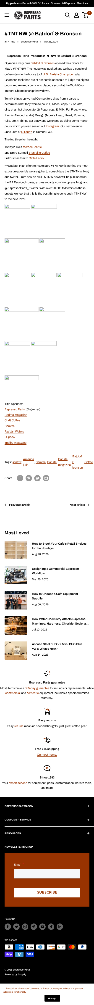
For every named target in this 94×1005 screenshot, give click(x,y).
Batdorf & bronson (77, 462)
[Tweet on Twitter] (37, 478)
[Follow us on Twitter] (16, 926)
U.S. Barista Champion (58, 74)
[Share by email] (46, 478)
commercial (13, 693)
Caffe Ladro (36, 158)
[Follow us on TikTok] (51, 926)
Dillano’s (26, 132)
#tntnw (17, 462)
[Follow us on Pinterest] (34, 926)
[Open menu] (7, 15)
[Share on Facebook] (20, 478)
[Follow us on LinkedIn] (60, 926)
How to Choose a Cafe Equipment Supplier (55, 596)
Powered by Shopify (15, 974)
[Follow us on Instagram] (25, 926)
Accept (52, 998)
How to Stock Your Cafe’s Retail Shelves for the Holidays (59, 546)
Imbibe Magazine (15, 442)
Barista (52, 462)
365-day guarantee (37, 688)
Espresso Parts (15, 409)
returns (19, 726)
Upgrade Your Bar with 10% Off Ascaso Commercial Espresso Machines (47, 3)
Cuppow (10, 437)
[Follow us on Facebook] (8, 926)
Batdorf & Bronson (43, 63)
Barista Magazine (16, 415)
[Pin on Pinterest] (29, 478)
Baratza (10, 426)
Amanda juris (28, 462)
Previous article (19, 504)
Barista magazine (64, 462)
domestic (33, 693)
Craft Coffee (12, 420)
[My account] (76, 15)
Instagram (52, 126)
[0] (86, 15)
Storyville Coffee (39, 152)
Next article (77, 504)
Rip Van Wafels (14, 431)
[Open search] (67, 15)
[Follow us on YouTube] (42, 926)
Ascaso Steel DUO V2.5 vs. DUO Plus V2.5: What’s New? (57, 646)
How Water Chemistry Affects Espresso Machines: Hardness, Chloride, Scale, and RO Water (60, 621)
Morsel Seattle (32, 147)
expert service (18, 783)
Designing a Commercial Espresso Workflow (55, 571)
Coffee (88, 462)
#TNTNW (10, 41)
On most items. (47, 754)
